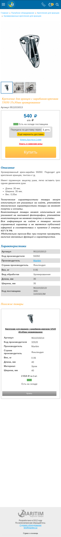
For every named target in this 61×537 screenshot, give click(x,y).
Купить (30, 152)
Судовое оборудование (30, 525)
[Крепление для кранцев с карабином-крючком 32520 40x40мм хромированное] (30, 326)
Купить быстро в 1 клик (30, 140)
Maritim (37, 260)
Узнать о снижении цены (30, 144)
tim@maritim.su (30, 528)
